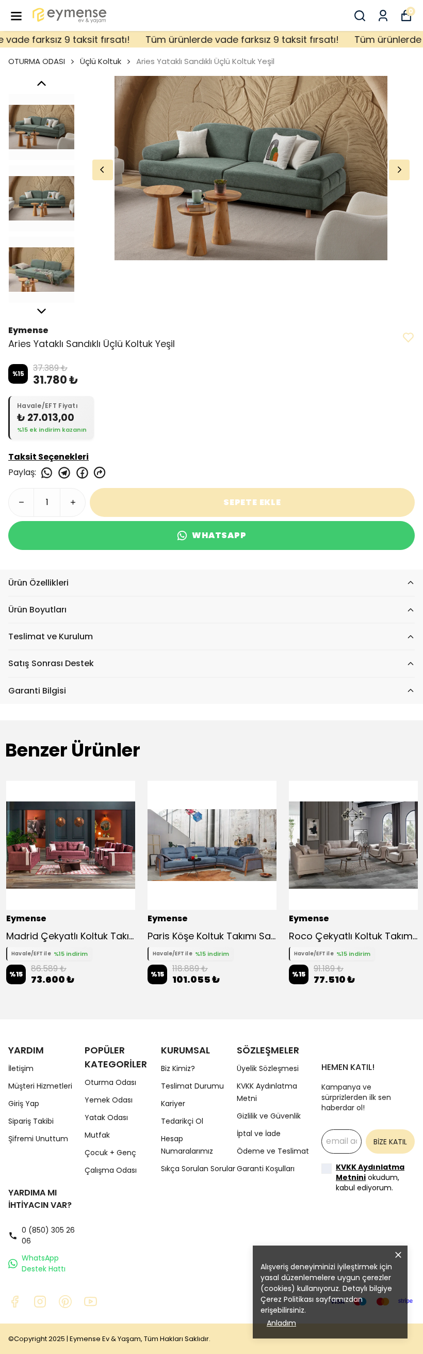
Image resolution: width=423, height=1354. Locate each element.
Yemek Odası (109, 1100)
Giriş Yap (23, 1103)
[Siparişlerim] (383, 15)
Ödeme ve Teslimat (273, 1151)
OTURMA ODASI (36, 61)
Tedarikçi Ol (182, 1121)
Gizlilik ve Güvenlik (269, 1116)
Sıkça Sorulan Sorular (198, 1168)
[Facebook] (14, 1301)
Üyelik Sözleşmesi (268, 1068)
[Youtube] (90, 1301)
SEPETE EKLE (252, 502)
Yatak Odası (106, 1117)
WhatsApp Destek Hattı (44, 1263)
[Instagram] (40, 1301)
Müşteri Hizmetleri (40, 1086)
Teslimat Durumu (192, 1086)
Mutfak (97, 1135)
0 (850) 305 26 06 (48, 1235)
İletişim (21, 1068)
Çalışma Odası (111, 1170)
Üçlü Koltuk (100, 61)
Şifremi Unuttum (38, 1138)
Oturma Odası (110, 1082)
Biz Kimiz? (178, 1068)
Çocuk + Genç (110, 1152)
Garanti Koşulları (266, 1168)
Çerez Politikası (287, 1299)
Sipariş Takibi (31, 1121)
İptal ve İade (259, 1133)
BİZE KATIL (390, 1142)
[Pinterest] (65, 1301)
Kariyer (173, 1103)
